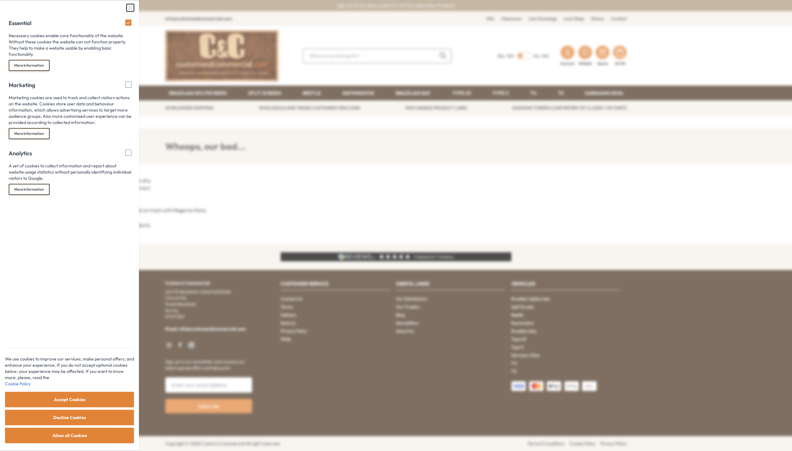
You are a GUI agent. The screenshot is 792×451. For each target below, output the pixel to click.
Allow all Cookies (69, 435)
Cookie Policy (18, 384)
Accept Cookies (69, 399)
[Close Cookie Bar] (130, 7)
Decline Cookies (69, 417)
